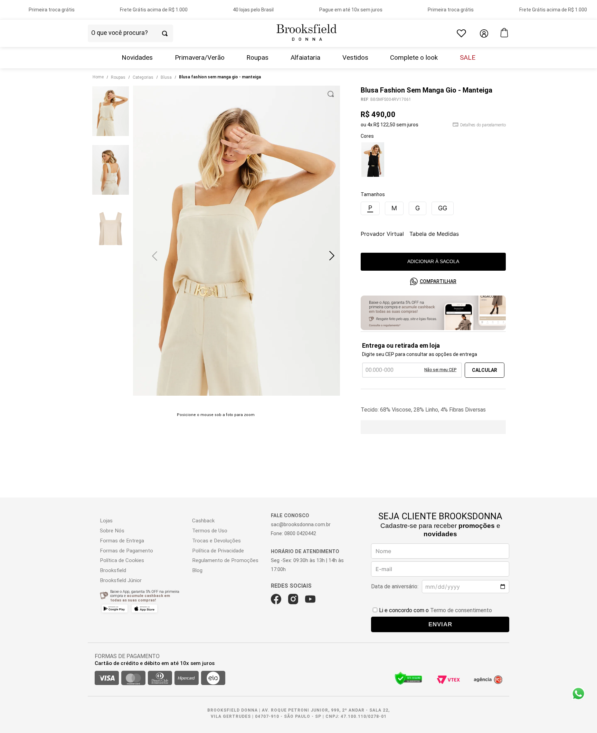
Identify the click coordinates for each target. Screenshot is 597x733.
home (98, 77)
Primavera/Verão (200, 57)
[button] (332, 255)
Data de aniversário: (394, 586)
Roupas (257, 57)
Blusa (166, 77)
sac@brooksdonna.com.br (301, 525)
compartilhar (438, 281)
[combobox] (142, 33)
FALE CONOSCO (290, 516)
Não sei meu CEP (440, 369)
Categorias (143, 77)
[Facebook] (276, 599)
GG (442, 208)
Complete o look (414, 57)
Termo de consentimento (461, 610)
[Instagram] (293, 599)
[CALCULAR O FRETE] (484, 370)
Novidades (137, 57)
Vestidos (355, 57)
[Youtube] (310, 599)
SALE (467, 57)
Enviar (440, 624)
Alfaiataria (305, 57)
